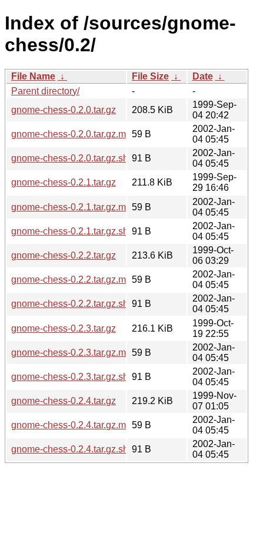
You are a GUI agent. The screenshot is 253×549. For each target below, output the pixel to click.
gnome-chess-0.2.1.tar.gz (63, 182)
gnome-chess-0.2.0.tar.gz (63, 110)
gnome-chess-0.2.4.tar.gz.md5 (74, 425)
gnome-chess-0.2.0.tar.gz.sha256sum (89, 158)
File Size (150, 76)
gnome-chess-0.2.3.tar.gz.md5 (74, 353)
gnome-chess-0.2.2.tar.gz (63, 255)
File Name (33, 76)
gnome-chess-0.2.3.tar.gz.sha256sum (89, 377)
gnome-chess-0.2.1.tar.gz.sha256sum (89, 231)
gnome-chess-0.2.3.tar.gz (63, 328)
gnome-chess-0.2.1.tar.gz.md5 (74, 207)
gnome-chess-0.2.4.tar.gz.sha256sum (89, 449)
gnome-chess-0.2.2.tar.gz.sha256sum (89, 304)
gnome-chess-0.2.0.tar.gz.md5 (74, 134)
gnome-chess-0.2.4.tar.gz (63, 401)
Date (202, 76)
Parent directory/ (45, 91)
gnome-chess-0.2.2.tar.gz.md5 (74, 279)
